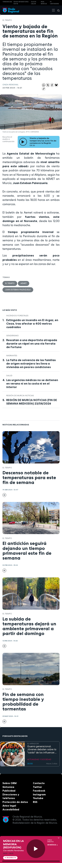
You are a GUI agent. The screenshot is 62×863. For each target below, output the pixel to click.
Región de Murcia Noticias (20, 395)
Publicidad (8, 790)
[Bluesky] (56, 85)
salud (9, 375)
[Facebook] (52, 85)
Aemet (24, 283)
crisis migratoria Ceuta (20, 3)
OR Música (52, 845)
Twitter (37, 787)
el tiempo (7, 20)
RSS (35, 802)
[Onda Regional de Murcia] (10, 10)
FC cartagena (54, 3)
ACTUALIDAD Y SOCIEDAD (39, 759)
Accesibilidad (10, 809)
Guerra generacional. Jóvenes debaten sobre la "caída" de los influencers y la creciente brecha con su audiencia (41, 749)
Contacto (39, 783)
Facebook (39, 790)
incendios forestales (17, 315)
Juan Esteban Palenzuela (18, 289)
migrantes (11, 355)
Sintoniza (8, 787)
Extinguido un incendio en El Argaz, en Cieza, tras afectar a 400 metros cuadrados (32, 323)
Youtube (38, 798)
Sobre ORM (9, 783)
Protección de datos (15, 802)
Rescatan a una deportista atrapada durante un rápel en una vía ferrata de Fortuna (31, 343)
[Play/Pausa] (36, 848)
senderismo (12, 335)
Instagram (39, 794)
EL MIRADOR (33, 743)
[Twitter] (48, 85)
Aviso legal (9, 805)
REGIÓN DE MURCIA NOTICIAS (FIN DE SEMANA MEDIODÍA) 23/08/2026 (31, 401)
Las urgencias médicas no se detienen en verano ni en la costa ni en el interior (32, 383)
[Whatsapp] (44, 85)
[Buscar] (57, 10)
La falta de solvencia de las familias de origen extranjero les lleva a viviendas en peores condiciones (31, 363)
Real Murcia (44, 3)
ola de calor (33, 3)
